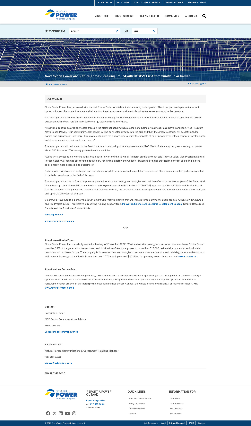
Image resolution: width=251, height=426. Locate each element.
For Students (176, 413)
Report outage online (95, 400)
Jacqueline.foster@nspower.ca (61, 332)
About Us (191, 16)
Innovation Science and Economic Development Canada (152, 204)
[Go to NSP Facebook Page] (48, 413)
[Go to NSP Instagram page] (74, 413)
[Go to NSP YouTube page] (67, 413)
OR (126, 30)
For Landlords (176, 408)
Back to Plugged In (198, 84)
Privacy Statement (177, 423)
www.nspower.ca (54, 214)
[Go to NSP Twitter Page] (55, 413)
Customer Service (174, 3)
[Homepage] (46, 84)
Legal (163, 423)
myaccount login (197, 3)
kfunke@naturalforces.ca (58, 363)
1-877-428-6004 (96, 404)
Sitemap (201, 423)
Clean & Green (149, 16)
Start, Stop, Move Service (146, 3)
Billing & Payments (137, 403)
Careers (132, 413)
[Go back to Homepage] (61, 394)
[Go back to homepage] (51, 2)
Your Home (102, 16)
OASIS (191, 423)
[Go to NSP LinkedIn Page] (61, 413)
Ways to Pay (123, 3)
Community (172, 16)
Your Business (124, 16)
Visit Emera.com (151, 423)
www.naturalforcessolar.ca (59, 221)
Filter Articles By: (55, 30)
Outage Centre (104, 3)
